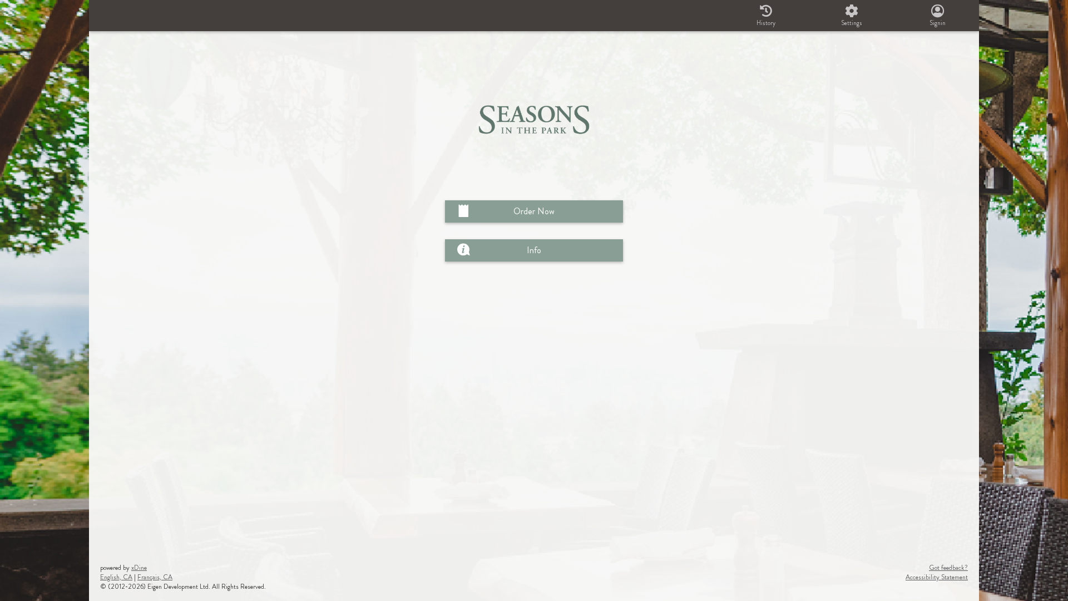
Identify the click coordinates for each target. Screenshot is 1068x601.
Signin (937, 22)
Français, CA (154, 577)
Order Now (534, 211)
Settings (851, 22)
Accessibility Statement (937, 577)
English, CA (116, 577)
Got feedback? (948, 568)
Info (534, 250)
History (765, 22)
